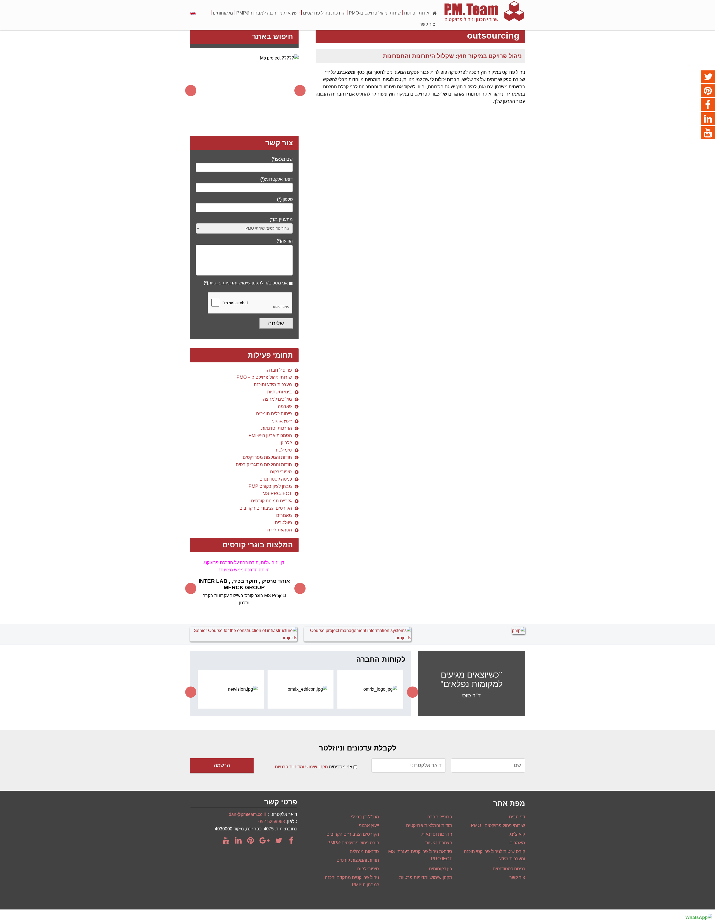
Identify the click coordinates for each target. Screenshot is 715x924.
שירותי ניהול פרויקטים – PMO (264, 377)
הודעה (285, 241)
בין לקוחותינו (440, 868)
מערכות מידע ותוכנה (273, 384)
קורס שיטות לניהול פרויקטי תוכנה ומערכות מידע (494, 855)
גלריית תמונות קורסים (271, 500)
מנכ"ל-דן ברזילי (365, 816)
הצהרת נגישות (438, 842)
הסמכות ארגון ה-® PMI (270, 435)
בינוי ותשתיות (279, 391)
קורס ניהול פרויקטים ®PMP (353, 842)
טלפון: (285, 199)
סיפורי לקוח (281, 471)
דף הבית (517, 816)
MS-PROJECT (277, 493)
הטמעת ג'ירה (279, 530)
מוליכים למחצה (277, 399)
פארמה (285, 406)
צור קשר (427, 24)
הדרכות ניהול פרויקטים (324, 13)
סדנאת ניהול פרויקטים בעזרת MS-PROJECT (420, 855)
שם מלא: (282, 159)
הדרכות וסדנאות (276, 428)
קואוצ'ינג (517, 834)
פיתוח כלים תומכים (274, 413)
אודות (424, 13)
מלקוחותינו (223, 13)
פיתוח (409, 13)
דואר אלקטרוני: (276, 179)
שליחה (276, 323)
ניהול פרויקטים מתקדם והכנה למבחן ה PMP (352, 881)
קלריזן (286, 442)
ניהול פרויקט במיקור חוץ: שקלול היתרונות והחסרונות (452, 56)
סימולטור (283, 450)
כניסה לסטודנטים (275, 479)
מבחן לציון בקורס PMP (270, 486)
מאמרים (284, 515)
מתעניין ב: (281, 219)
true (291, 285)
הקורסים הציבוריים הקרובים (265, 508)
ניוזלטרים (283, 522)
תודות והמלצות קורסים (358, 860)
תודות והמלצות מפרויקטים (267, 457)
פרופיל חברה (279, 370)
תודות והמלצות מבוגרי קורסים (264, 464)
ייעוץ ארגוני (290, 13)
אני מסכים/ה (246, 283)
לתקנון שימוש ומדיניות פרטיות (235, 283)
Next (300, 90)
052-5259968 (271, 821)
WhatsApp (696, 917)
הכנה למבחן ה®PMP (256, 13)
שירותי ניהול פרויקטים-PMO (375, 13)
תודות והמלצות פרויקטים (429, 825)
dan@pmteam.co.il (247, 814)
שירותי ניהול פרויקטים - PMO (498, 825)
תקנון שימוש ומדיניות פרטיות (301, 766)
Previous (190, 90)
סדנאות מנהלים (364, 851)
